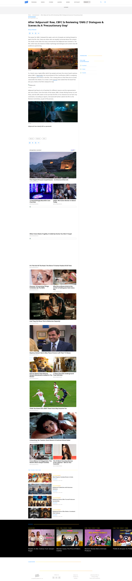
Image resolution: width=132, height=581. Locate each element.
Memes (68, 2)
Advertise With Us (94, 575)
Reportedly (39, 75)
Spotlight (77, 2)
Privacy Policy (95, 576)
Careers (75, 578)
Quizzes (60, 2)
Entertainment (35, 15)
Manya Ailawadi (32, 29)
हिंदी (89, 2)
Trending (34, 2)
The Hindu (30, 87)
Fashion (31, 528)
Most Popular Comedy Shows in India (63, 477)
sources (55, 79)
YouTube (29, 70)
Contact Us (75, 576)
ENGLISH (86, 2)
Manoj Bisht (55, 478)
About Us (75, 575)
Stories (51, 2)
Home (29, 15)
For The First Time (64, 528)
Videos (43, 2)
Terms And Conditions (95, 578)
